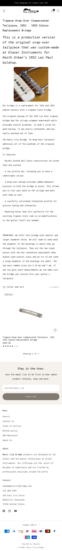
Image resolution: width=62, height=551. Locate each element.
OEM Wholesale (10, 435)
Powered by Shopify (31, 544)
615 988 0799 (9, 491)
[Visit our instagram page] (10, 511)
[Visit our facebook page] (4, 511)
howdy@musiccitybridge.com (17, 486)
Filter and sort (15, 287)
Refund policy (10, 431)
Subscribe (31, 397)
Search (6, 416)
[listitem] (31, 3)
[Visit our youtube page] (15, 511)
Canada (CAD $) (29, 525)
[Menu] (4, 10)
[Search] (58, 10)
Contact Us (8, 421)
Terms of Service (12, 426)
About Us (7, 440)
